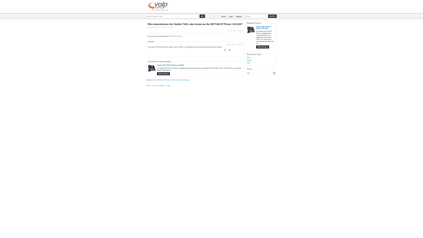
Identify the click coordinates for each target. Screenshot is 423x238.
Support (249, 60)
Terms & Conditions (158, 85)
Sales (248, 58)
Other (248, 63)
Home (224, 16)
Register (239, 16)
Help (248, 73)
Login (231, 16)
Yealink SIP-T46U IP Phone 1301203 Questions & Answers (171, 80)
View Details (163, 74)
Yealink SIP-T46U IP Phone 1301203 (170, 65)
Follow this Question (175, 36)
